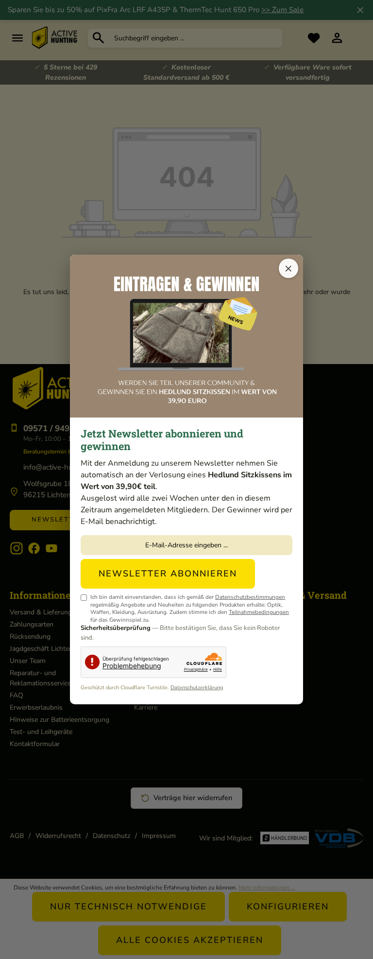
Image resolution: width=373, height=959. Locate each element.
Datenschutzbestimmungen (250, 597)
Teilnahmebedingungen (259, 612)
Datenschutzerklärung (196, 687)
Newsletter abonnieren (168, 573)
